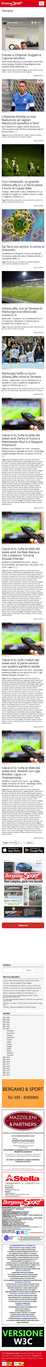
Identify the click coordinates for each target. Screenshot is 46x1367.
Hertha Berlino (31, 478)
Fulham (14, 476)
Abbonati (23, 925)
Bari (3, 463)
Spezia (4, 498)
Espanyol (4, 472)
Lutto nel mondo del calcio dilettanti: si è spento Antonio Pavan (21, 980)
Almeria (22, 459)
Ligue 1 (22, 480)
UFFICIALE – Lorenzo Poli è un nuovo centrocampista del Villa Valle (22, 988)
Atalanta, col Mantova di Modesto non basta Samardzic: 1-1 (20, 993)
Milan (10, 484)
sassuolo (16, 495)
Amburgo (28, 459)
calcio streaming (31, 467)
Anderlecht (35, 459)
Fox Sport (15, 474)
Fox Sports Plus (6, 476)
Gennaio (10, 1055)
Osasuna (31, 485)
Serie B (4, 497)
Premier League (7, 491)
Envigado (40, 471)
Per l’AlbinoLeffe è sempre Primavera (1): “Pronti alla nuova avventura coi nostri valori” (23, 1000)
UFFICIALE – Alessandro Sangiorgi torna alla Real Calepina (19, 1007)
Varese (23, 502)
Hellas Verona (21, 478)
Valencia (10, 502)
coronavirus (22, 262)
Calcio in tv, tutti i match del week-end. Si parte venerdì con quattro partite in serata (21, 663)
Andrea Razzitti (39, 327)
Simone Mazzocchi (13, 137)
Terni (22, 202)
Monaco (35, 484)
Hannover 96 (12, 478)
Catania (11, 469)
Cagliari (27, 135)
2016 (8, 1066)
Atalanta (10, 461)
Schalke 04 (23, 495)
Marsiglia (34, 482)
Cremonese (17, 471)
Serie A (41, 495)
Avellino (32, 461)
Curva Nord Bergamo (33, 262)
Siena (9, 497)
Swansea (24, 498)
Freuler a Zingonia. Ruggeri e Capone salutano (21, 56)
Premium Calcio (18, 491)
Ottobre (10, 1035)
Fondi (3, 264)
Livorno (32, 480)
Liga (18, 480)
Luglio (9, 1042)
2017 (8, 1064)
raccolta (8, 264)
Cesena (23, 469)
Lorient (38, 480)
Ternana (22, 72)
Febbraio (10, 1053)
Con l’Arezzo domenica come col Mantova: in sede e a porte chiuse (21, 985)
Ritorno (10, 329)
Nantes (41, 484)
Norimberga (10, 485)
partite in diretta (29, 487)
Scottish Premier (33, 495)
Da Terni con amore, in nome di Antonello (23, 248)
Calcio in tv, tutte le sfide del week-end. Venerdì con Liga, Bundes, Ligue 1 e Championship (21, 772)
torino (8, 500)
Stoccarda (17, 498)
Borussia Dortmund (15, 465)
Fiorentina (5, 474)
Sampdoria (9, 495)
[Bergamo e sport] (23, 1093)
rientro (9, 72)
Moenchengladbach (25, 484)
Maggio (9, 1046)
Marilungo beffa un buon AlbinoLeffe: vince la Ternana (21, 375)
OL (27, 485)
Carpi (6, 469)
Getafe (24, 476)
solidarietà (15, 264)
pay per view (22, 489)
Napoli (4, 485)
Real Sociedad (30, 493)
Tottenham (27, 500)
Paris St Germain (13, 487)
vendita (28, 137)
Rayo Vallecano (12, 493)
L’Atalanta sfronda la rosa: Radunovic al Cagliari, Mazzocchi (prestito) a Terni (20, 120)
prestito (35, 70)
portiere (38, 135)
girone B (4, 329)
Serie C (15, 329)
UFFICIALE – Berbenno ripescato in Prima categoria (17, 983)
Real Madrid (21, 493)
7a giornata (9, 327)
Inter (37, 478)
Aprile (9, 1048)
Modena (15, 484)
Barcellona (39, 461)
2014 (8, 1070)
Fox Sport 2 (22, 474)
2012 (8, 1075)
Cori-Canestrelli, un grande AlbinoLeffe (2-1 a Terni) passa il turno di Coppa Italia (22, 185)
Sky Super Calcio (38, 497)
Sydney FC (30, 498)
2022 (8, 1026)
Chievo (35, 469)
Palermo (4, 487)
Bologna (38, 463)
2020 (8, 1057)
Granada (4, 478)
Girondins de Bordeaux (34, 476)
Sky (17, 497)
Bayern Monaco (22, 463)
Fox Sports (30, 474)
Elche (29, 471)
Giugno (9, 1044)
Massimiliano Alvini (25, 390)
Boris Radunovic (19, 135)
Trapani (34, 500)
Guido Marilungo (13, 390)
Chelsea (29, 469)
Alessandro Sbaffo (27, 327)
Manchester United (24, 482)
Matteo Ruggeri (22, 70)
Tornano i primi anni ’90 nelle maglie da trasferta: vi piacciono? (21, 990)
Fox (10, 474)
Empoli (34, 471)
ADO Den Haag (10, 459)
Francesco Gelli (39, 388)
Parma (21, 487)
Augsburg (26, 461)
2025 (8, 1020)
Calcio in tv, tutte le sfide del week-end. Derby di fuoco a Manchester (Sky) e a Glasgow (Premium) (22, 440)
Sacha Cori (39, 200)
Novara (23, 485)
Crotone (24, 471)
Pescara (36, 489)
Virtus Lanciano (37, 502)
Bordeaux (5, 465)
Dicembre (10, 1031)
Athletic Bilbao (18, 461)
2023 (8, 1024)
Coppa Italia (18, 200)
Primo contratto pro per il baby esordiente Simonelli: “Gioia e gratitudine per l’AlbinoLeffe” (20, 996)
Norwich (17, 485)
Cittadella (5, 471)
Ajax (17, 459)
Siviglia (13, 497)
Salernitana (16, 72)
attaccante (9, 135)
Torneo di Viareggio (17, 500)
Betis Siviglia (31, 463)
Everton (32, 472)
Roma (4, 495)
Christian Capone (11, 70)
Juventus (9, 480)
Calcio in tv (14, 467)
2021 (8, 1029)
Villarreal (28, 502)
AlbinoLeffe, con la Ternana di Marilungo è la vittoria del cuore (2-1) (22, 312)
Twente (39, 500)
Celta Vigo (17, 469)
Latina (15, 480)
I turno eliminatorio (29, 200)
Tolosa (4, 500)
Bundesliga (30, 465)
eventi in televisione (14, 472)
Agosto (9, 1040)
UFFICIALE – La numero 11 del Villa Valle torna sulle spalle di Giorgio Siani (22, 1004)
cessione (32, 135)
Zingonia (29, 72)
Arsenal (4, 461)
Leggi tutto (38, 76)
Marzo (9, 1051)
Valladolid (17, 502)
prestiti (30, 70)
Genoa (19, 476)
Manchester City (12, 482)
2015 (8, 1068)
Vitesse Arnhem (7, 504)
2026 (8, 1017)
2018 (8, 1062)
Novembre (11, 1033)
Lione (27, 480)
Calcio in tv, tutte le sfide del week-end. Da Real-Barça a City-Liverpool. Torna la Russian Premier (21, 553)
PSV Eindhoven (28, 491)
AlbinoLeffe (9, 200)
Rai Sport (37, 491)
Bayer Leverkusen (10, 463)
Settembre (11, 1037)
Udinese (4, 502)
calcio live (22, 467)
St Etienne (10, 498)
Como (11, 471)
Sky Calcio (22, 497)
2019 (8, 1059)
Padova (37, 485)
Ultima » (30, 842)
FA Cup (37, 472)
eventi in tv (25, 472)
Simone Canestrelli (8, 202)
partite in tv (13, 489)
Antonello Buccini (12, 262)
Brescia (24, 465)
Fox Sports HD (38, 474)
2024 (8, 1022)
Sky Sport (29, 497)
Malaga (4, 482)
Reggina (38, 493)
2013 (8, 1073)
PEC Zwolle (29, 489)
